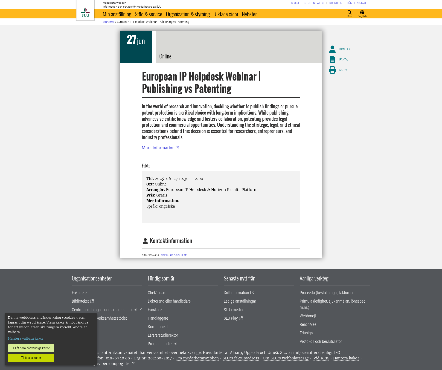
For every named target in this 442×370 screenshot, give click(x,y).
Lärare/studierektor (163, 335)
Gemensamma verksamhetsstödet (99, 318)
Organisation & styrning (188, 14)
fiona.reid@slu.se (174, 255)
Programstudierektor (164, 343)
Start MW (108, 21)
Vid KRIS (321, 358)
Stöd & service (148, 14)
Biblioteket (80, 301)
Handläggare (158, 318)
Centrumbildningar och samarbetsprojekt (104, 309)
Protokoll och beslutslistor (321, 341)
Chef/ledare (157, 292)
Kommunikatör (160, 326)
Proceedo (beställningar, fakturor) (326, 292)
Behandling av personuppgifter (103, 363)
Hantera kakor (346, 358)
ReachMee (308, 324)
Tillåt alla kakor (31, 358)
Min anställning (117, 14)
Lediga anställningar (240, 301)
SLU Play (231, 318)
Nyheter (249, 14)
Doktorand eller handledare (169, 301)
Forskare (155, 309)
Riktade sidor (225, 14)
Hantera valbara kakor (26, 338)
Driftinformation (236, 292)
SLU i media (233, 309)
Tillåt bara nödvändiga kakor (31, 348)
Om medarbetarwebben (197, 358)
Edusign (306, 332)
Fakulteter (80, 292)
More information (158, 147)
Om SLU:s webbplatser (283, 358)
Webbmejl (308, 315)
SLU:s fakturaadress (241, 358)
